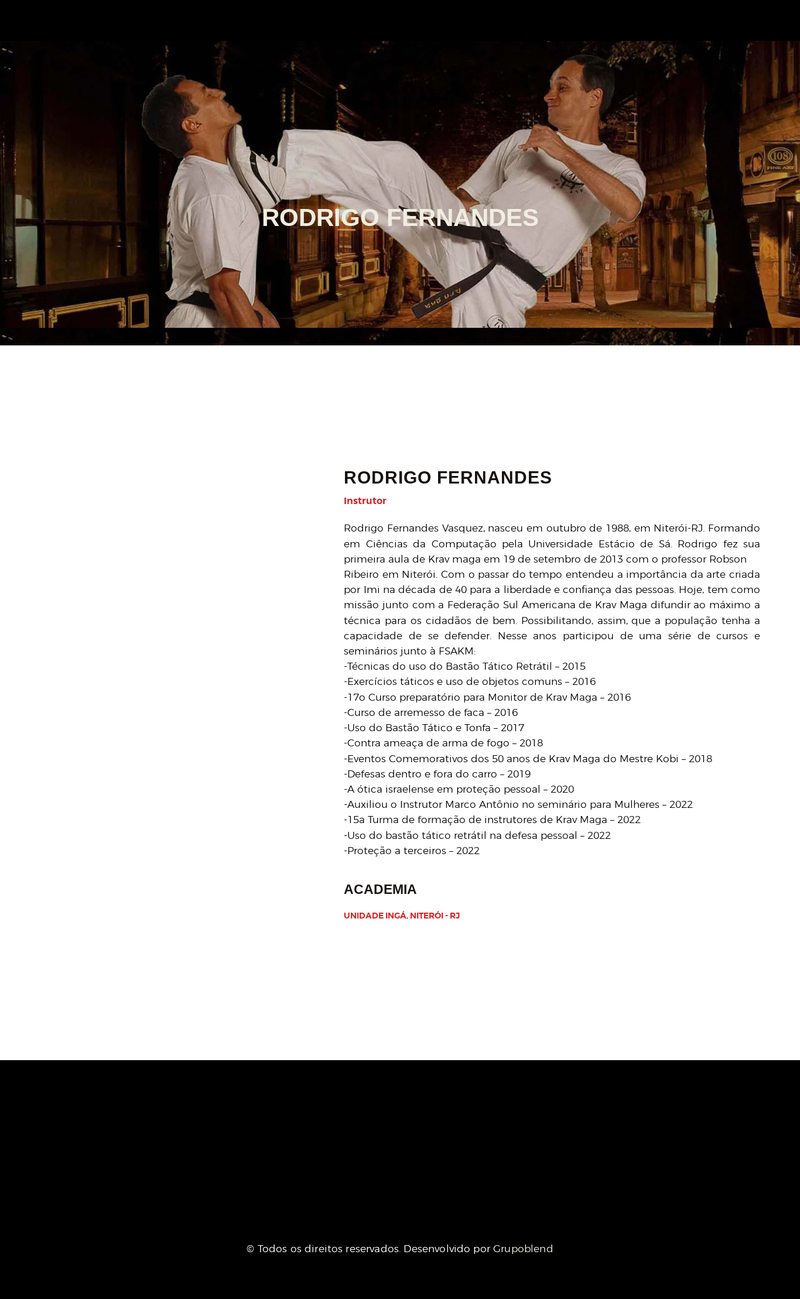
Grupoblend (523, 1249)
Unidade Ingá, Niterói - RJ (402, 915)
